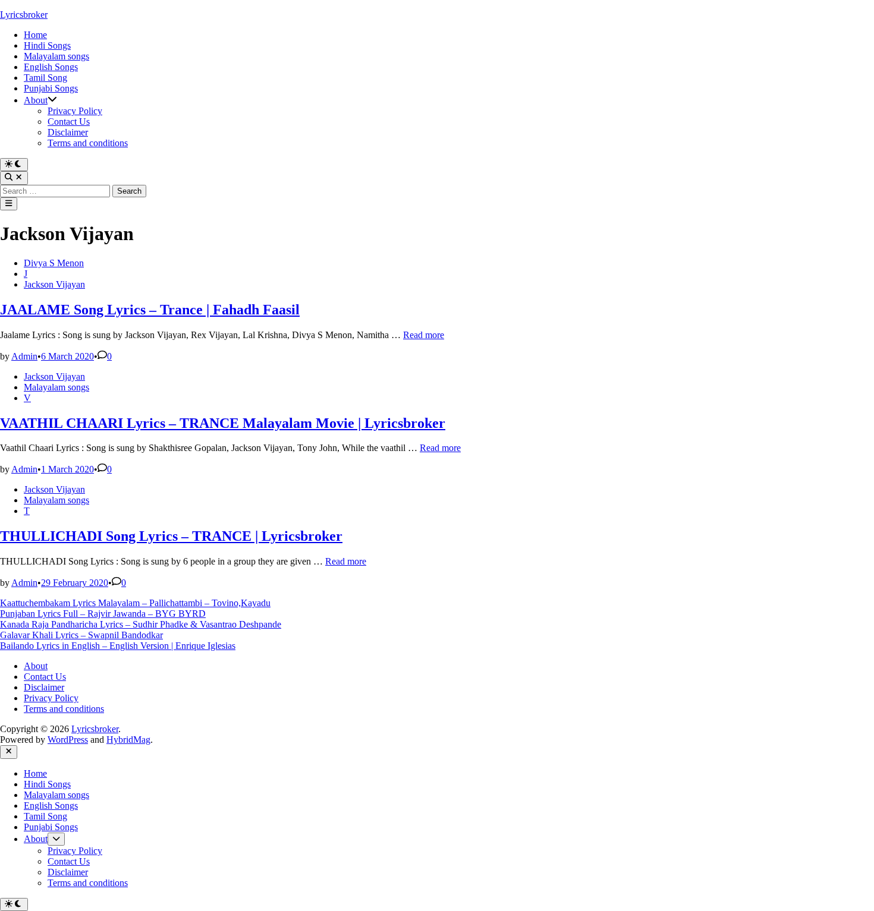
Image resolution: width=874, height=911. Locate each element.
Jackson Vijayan (54, 284)
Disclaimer (68, 132)
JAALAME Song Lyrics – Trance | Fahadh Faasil (150, 309)
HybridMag (128, 740)
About (36, 100)
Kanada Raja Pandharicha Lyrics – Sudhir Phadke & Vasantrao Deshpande (140, 624)
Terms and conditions (88, 143)
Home (35, 35)
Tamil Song (45, 77)
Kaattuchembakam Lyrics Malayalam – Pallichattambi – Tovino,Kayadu (135, 603)
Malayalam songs (56, 56)
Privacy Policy (75, 111)
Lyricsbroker (24, 15)
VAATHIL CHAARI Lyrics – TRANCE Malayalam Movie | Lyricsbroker (222, 423)
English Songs (51, 67)
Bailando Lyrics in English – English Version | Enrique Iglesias (117, 646)
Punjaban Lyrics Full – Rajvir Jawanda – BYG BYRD (103, 614)
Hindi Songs (47, 45)
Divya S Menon (54, 263)
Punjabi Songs (51, 88)
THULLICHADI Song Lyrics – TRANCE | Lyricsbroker (171, 536)
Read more (423, 335)
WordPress (68, 740)
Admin (24, 356)
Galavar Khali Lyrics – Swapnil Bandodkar (81, 635)
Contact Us (69, 121)
